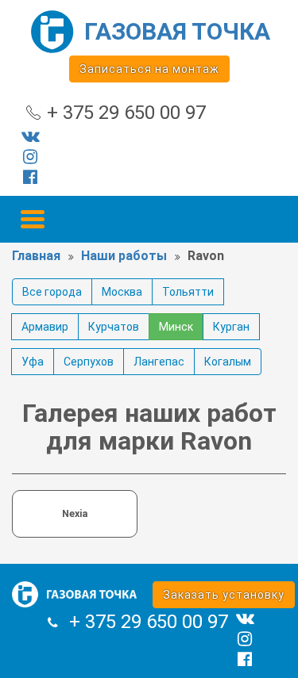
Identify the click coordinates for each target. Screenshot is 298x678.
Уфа (32, 361)
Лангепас (159, 361)
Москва (122, 291)
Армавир (44, 326)
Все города (52, 291)
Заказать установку (223, 594)
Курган (231, 326)
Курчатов (113, 326)
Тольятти (188, 291)
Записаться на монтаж (149, 69)
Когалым (227, 361)
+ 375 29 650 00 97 (126, 113)
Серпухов (89, 361)
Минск (176, 326)
